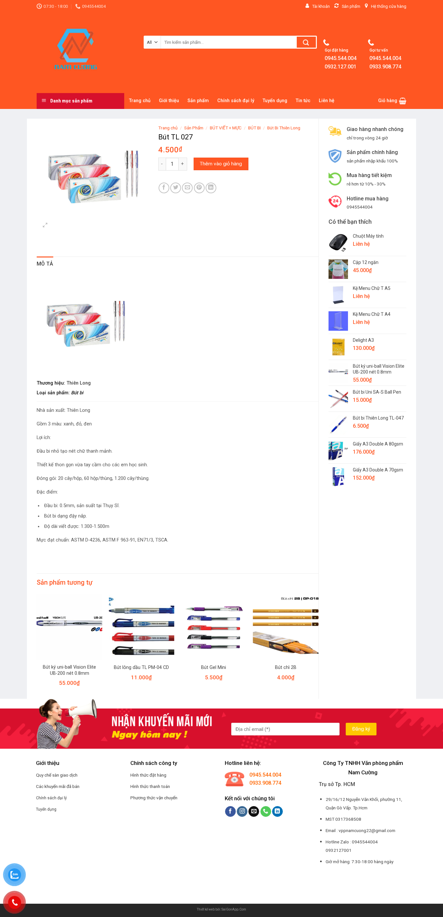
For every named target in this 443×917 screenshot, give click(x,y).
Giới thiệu (169, 100)
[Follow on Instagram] (242, 811)
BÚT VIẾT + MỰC (226, 127)
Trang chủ (139, 100)
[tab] (45, 263)
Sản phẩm (198, 100)
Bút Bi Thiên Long (283, 127)
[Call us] (265, 811)
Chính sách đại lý (235, 100)
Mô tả (45, 264)
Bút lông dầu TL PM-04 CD (141, 667)
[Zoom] (45, 226)
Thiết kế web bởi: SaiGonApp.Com (221, 909)
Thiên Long (78, 383)
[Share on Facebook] (164, 188)
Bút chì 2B (285, 667)
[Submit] (306, 42)
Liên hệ (326, 100)
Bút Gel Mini (213, 667)
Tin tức (303, 100)
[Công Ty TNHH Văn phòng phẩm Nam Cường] (85, 53)
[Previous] (37, 646)
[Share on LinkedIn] (211, 188)
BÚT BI (254, 127)
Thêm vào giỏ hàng (221, 164)
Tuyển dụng (275, 100)
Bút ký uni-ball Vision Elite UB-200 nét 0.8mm (69, 670)
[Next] (318, 646)
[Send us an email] (253, 811)
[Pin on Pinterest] (199, 188)
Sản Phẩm (193, 127)
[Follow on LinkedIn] (277, 811)
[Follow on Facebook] (230, 811)
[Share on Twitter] (175, 188)
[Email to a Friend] (187, 188)
